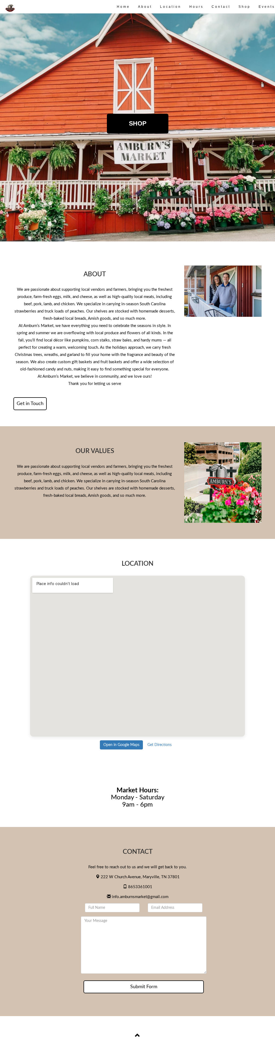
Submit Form (143, 986)
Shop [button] (137, 123)
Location (170, 7)
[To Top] (137, 1036)
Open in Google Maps (121, 745)
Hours (196, 7)
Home (123, 7)
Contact (221, 7)
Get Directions (159, 745)
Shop (244, 7)
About (145, 7)
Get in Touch (30, 403)
